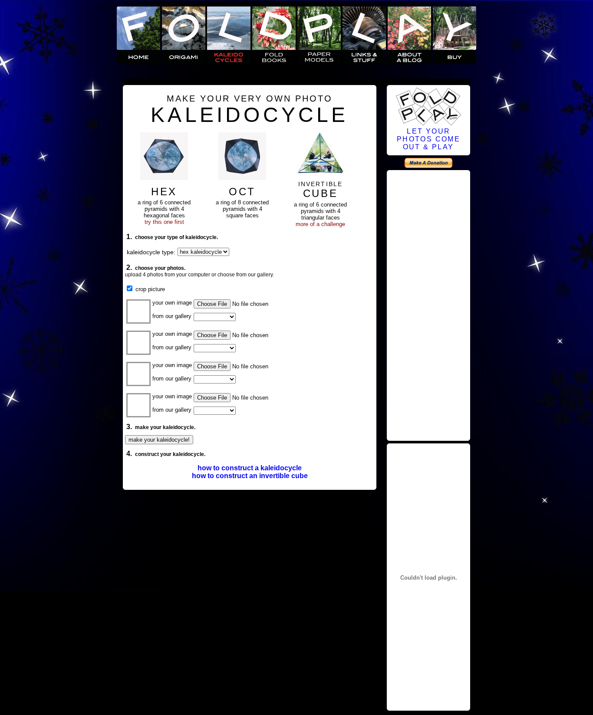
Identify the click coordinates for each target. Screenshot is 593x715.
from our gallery (171, 316)
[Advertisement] (428, 304)
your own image (172, 302)
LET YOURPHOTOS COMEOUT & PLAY (428, 139)
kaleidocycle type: (151, 252)
